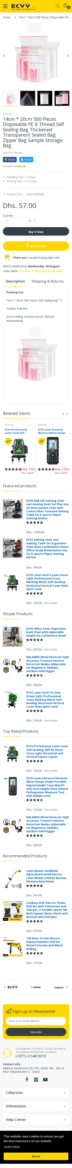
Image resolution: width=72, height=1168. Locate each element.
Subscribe (36, 1032)
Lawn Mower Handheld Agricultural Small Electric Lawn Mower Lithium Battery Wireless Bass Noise (46, 876)
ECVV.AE (7, 114)
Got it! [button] (36, 1156)
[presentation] (63, 414)
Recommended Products (25, 855)
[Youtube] (45, 1080)
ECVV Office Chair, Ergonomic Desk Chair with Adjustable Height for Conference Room (46, 632)
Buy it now (36, 232)
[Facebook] (27, 1080)
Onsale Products (18, 613)
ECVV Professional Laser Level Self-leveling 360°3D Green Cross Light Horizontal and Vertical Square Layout (18, 431)
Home (7, 17)
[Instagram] (36, 1080)
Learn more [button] (12, 1146)
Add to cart (38, 246)
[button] (13, 469)
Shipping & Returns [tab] (47, 281)
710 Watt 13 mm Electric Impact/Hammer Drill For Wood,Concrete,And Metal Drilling (44, 944)
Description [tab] (15, 281)
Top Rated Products (21, 731)
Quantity (8, 215)
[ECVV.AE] (24, 6)
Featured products (20, 485)
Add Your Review (12, 152)
